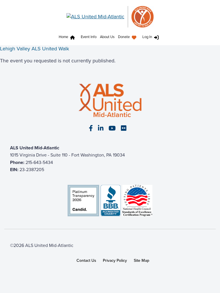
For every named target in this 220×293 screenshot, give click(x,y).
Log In (147, 36)
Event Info (89, 36)
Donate (124, 36)
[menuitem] (68, 37)
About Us (107, 36)
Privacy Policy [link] (115, 261)
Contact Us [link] (86, 261)
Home (63, 36)
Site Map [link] (141, 261)
